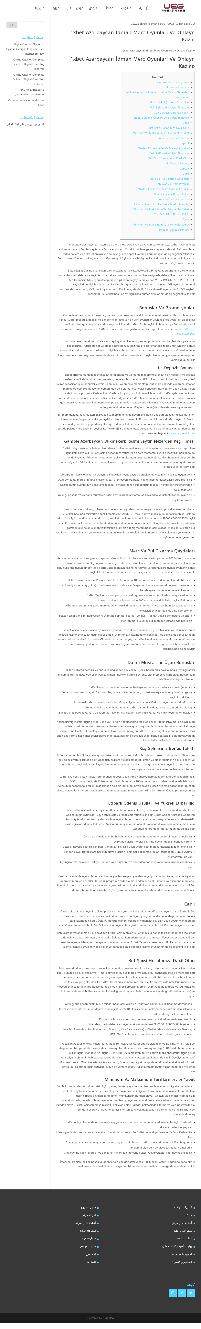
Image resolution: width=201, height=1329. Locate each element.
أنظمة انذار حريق (182, 1222)
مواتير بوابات (184, 1238)
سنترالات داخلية (183, 1230)
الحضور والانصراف (181, 1261)
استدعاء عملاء (88, 1230)
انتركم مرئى (89, 1215)
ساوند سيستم (88, 1246)
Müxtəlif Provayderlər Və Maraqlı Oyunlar (163, 148)
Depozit (184, 143)
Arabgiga (108, 1317)
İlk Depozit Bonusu (177, 87)
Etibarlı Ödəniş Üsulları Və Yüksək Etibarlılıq (161, 117)
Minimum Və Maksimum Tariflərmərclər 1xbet (161, 132)
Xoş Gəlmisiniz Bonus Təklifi (171, 112)
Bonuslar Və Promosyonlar (172, 82)
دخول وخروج (88, 1207)
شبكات (188, 1215)
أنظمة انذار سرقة (85, 1222)
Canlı (186, 122)
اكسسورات (89, 1254)
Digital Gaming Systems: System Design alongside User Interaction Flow (25, 49)
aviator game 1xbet (183, 433)
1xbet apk (182, 23)
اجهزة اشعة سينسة (181, 1254)
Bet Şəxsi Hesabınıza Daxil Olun (169, 127)
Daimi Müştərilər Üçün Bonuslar (169, 107)
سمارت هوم (89, 1238)
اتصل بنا (91, 1261)
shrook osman (148, 23)
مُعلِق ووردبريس (34, 124)
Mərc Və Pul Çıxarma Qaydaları (169, 102)
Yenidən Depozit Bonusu (174, 138)
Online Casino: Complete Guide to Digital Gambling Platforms (28, 64)
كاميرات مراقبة (183, 1207)
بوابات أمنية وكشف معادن (177, 1246)
